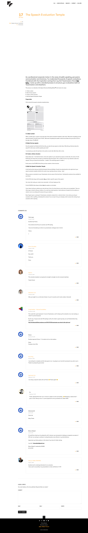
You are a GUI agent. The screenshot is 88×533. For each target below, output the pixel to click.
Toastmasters (21, 23)
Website (62, 506)
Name (19, 506)
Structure (16, 23)
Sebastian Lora (32, 292)
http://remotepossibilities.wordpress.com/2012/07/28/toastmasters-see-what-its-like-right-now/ (49, 322)
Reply (78, 237)
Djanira (30, 272)
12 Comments (20, 24)
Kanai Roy (30, 356)
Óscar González (32, 246)
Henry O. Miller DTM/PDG (34, 460)
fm (22, 21)
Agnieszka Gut (31, 375)
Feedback (13, 23)
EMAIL (40, 526)
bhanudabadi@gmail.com (38, 443)
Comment (20, 490)
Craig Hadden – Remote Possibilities (37, 309)
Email (41, 506)
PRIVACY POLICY (45, 526)
